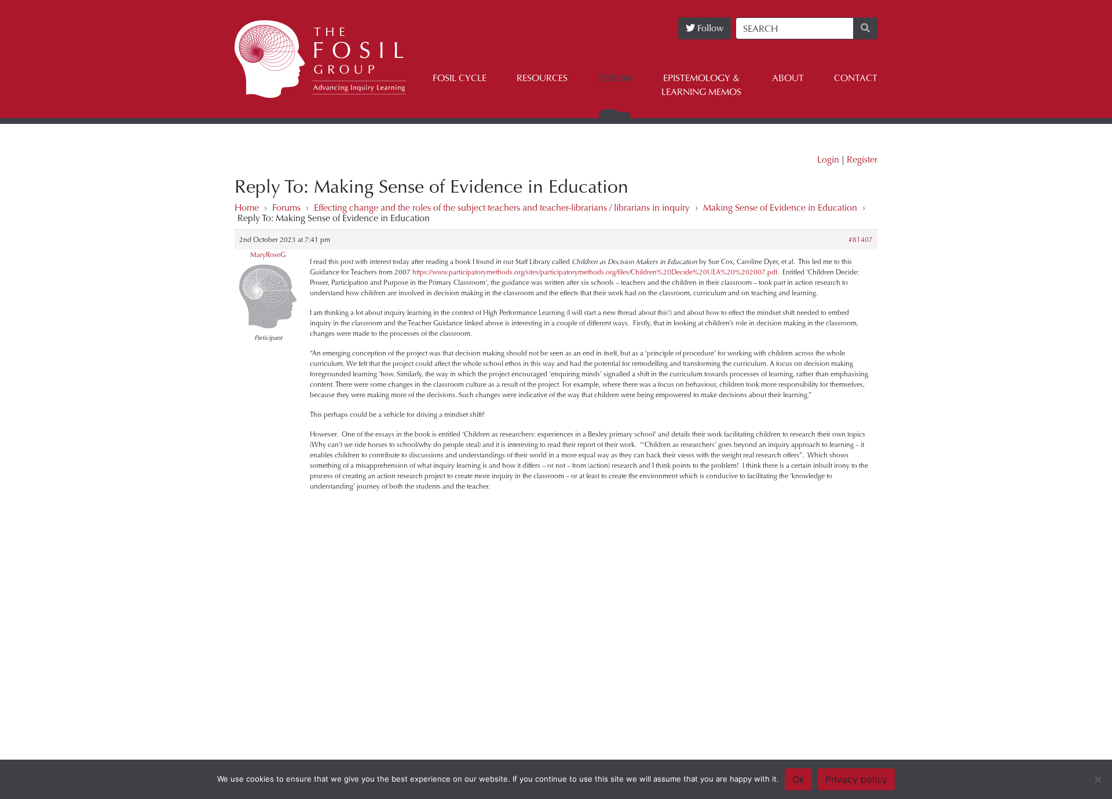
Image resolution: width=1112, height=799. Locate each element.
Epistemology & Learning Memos (701, 84)
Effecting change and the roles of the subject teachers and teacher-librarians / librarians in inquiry (502, 207)
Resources (542, 77)
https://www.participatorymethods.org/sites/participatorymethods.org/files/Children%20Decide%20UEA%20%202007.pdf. (595, 272)
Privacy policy (856, 779)
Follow (709, 28)
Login (828, 159)
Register (862, 159)
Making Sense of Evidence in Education (780, 207)
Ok (798, 779)
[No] (1097, 779)
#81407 (860, 240)
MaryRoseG (268, 255)
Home (247, 207)
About (788, 77)
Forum (614, 77)
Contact (855, 77)
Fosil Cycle (460, 77)
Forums (286, 207)
